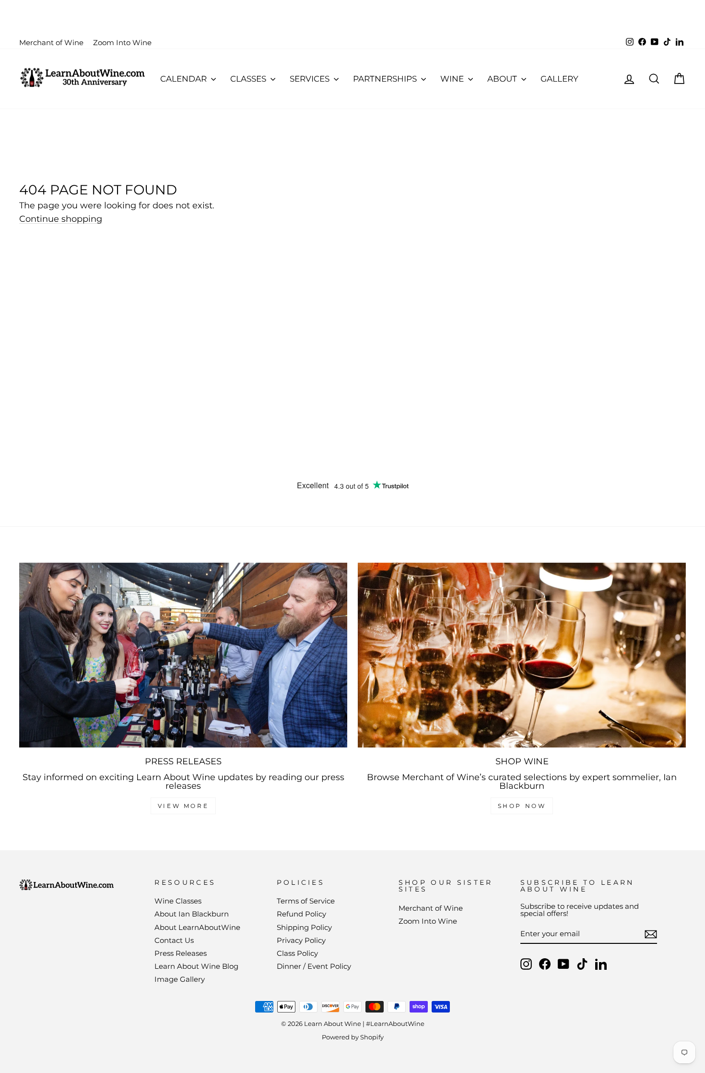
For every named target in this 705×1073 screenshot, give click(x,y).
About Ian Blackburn (191, 913)
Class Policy (297, 953)
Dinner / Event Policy (314, 966)
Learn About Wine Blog (196, 966)
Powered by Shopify (353, 1037)
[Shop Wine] (522, 655)
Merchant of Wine (51, 42)
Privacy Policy (301, 940)
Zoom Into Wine (122, 42)
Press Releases (180, 953)
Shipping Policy (304, 927)
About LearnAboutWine (197, 927)
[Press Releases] (183, 655)
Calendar (184, 79)
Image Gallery (179, 979)
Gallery (559, 79)
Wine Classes (177, 900)
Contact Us (174, 940)
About (503, 79)
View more (183, 805)
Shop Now (522, 805)
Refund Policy (301, 913)
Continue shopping (60, 219)
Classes (249, 79)
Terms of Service (306, 900)
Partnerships (386, 79)
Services (310, 79)
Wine (453, 79)
